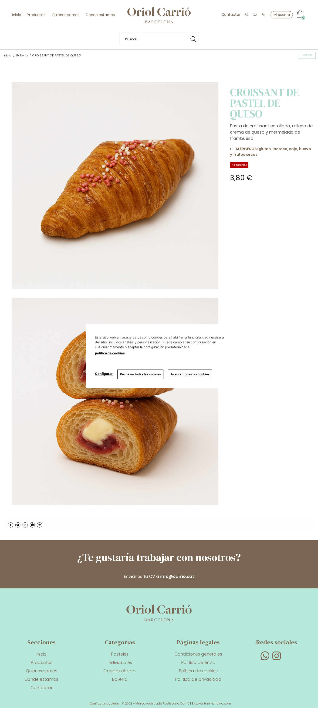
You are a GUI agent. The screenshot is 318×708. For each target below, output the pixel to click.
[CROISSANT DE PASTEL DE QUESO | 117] (115, 185)
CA (255, 14)
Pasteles (120, 654)
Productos (36, 14)
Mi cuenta (282, 14)
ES (246, 14)
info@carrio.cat (177, 576)
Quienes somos (65, 14)
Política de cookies (198, 671)
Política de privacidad (198, 679)
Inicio (16, 14)
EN (263, 14)
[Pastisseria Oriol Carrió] (158, 20)
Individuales (120, 662)
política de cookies (110, 353)
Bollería (120, 679)
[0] (299, 11)
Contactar (231, 14)
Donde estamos (100, 14)
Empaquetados (119, 671)
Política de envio (198, 662)
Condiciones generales (198, 654)
